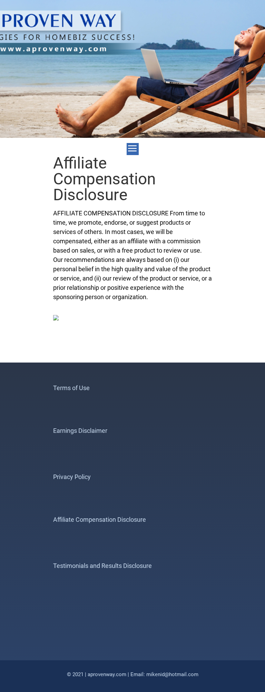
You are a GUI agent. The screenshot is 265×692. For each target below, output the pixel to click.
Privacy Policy (72, 476)
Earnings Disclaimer (80, 430)
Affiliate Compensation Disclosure (99, 519)
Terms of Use (71, 387)
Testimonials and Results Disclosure (102, 565)
